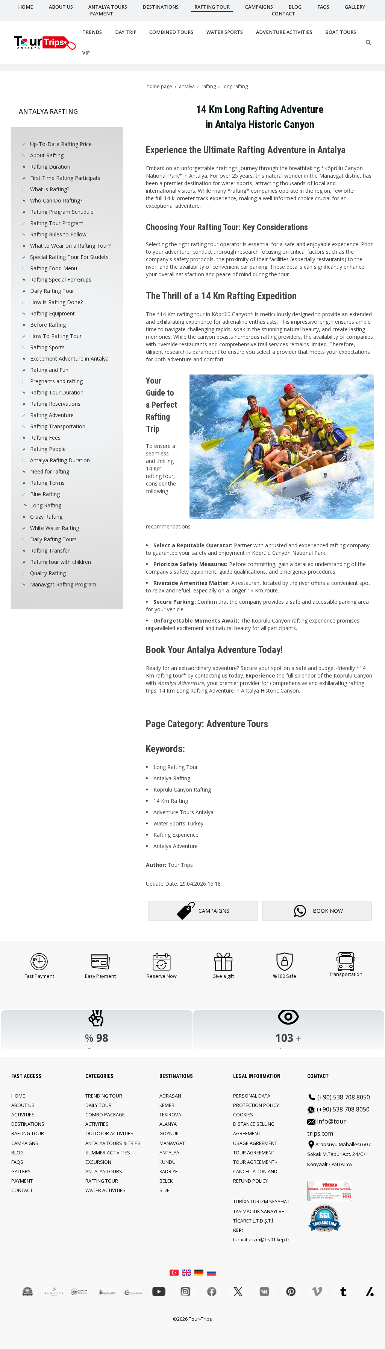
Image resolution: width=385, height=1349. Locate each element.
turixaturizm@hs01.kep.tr (261, 1239)
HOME (18, 1096)
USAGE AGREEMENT (255, 1143)
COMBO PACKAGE (105, 1114)
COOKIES (243, 1114)
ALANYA (168, 1124)
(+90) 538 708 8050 (343, 1097)
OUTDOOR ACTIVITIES (109, 1133)
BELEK (166, 1181)
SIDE (164, 1190)
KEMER (166, 1105)
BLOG (17, 1153)
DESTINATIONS (27, 1124)
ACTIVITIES (23, 1114)
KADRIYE (168, 1171)
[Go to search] (369, 42)
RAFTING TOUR (27, 1133)
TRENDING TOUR (103, 1096)
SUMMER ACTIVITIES (107, 1153)
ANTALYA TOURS (103, 1171)
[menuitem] (68, 144)
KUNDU (167, 1162)
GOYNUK (169, 1133)
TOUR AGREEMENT (253, 1153)
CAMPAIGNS (24, 1143)
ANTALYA (169, 1153)
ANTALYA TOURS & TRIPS (113, 1143)
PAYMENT (22, 1181)
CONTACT (22, 1190)
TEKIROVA (170, 1114)
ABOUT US (23, 1105)
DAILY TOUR (98, 1105)
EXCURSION (98, 1162)
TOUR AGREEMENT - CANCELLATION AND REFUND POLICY (255, 1171)
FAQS (17, 1162)
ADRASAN (170, 1096)
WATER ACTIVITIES (105, 1190)
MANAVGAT (172, 1143)
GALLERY (20, 1171)
